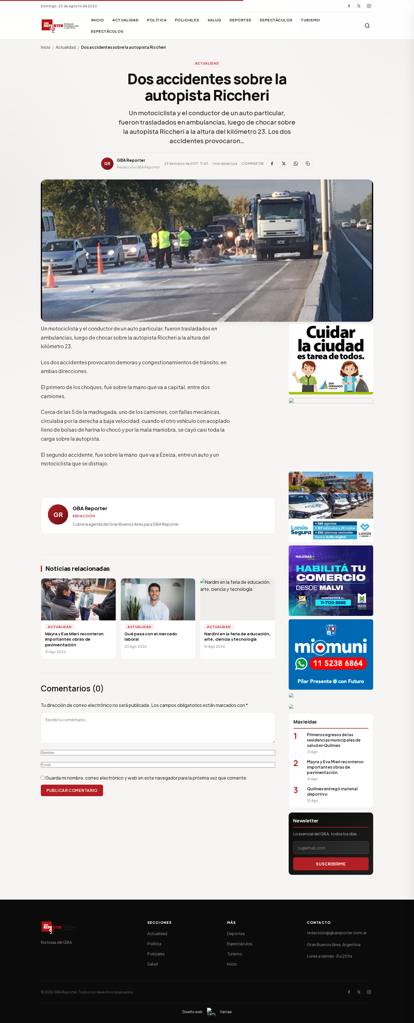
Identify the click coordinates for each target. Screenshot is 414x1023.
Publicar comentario (71, 790)
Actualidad (125, 20)
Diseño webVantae (207, 1012)
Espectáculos (276, 20)
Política (156, 20)
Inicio (97, 20)
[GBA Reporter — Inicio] (60, 26)
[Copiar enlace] (308, 164)
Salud (214, 20)
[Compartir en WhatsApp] (296, 164)
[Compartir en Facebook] (272, 164)
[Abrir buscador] (367, 26)
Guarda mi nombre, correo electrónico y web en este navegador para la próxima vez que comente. (146, 778)
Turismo (310, 20)
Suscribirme (331, 863)
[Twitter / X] (359, 6)
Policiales (187, 20)
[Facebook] (349, 6)
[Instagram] (369, 6)
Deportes (240, 20)
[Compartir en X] (284, 164)
